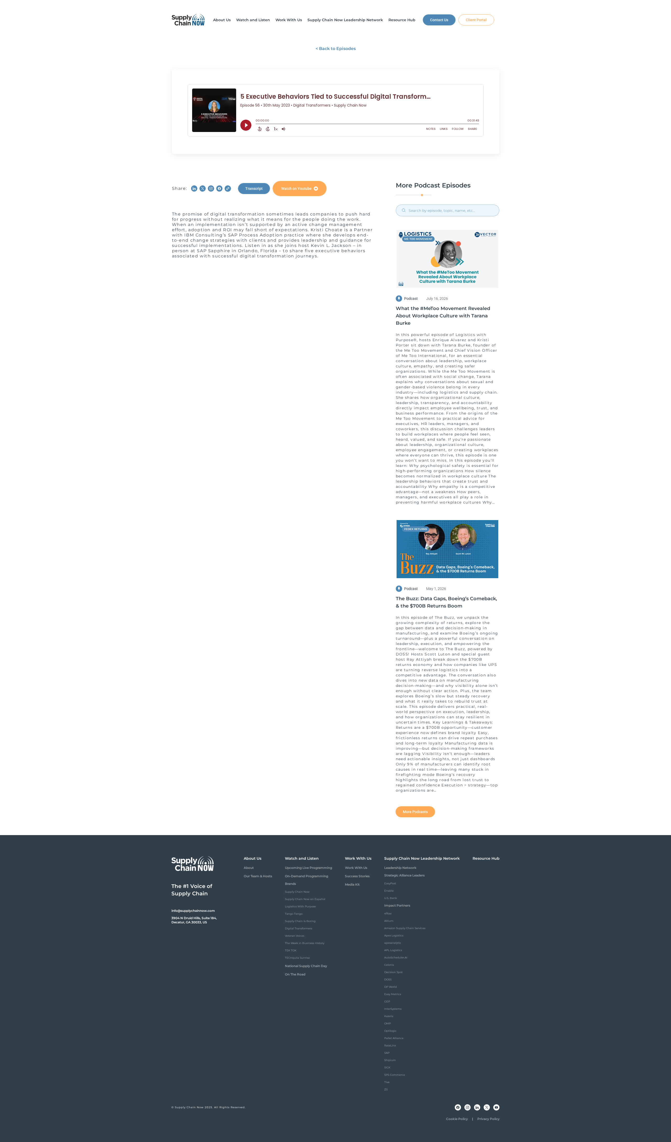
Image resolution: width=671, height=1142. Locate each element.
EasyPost (390, 883)
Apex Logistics (393, 935)
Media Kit (352, 884)
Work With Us (356, 868)
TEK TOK (290, 950)
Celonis (389, 965)
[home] (188, 20)
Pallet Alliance (393, 1038)
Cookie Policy (457, 1119)
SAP (386, 1053)
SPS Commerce (394, 1075)
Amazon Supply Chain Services (404, 928)
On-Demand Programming (306, 876)
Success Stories (357, 876)
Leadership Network (400, 868)
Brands (290, 884)
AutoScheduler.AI (395, 957)
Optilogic (390, 1031)
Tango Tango (293, 913)
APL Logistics (393, 950)
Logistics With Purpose (300, 906)
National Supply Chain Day (306, 966)
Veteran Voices (294, 935)
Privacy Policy (488, 1119)
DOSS (388, 979)
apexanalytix (392, 943)
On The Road (295, 974)
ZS (386, 1089)
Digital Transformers (298, 928)
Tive (386, 1082)
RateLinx (390, 1045)
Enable (389, 890)
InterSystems (393, 1009)
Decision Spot (393, 972)
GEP (387, 1001)
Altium (388, 921)
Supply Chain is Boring (300, 921)
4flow (388, 913)
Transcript (254, 188)
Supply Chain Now (297, 891)
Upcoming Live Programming (308, 868)
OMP (387, 1023)
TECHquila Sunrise (297, 957)
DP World (390, 987)
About (249, 868)
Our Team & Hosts (258, 876)
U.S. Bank (390, 898)
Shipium (390, 1060)
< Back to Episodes (336, 48)
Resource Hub (486, 858)
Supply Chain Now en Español (305, 899)
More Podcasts (415, 812)
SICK (387, 1067)
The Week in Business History (304, 943)
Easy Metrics (392, 994)
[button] (222, 20)
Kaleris (388, 1016)
